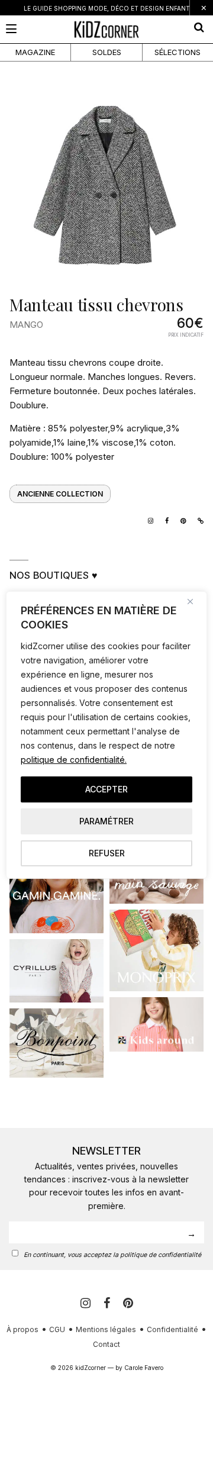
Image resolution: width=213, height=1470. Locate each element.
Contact (106, 1344)
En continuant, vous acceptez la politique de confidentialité (112, 1255)
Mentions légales (106, 1329)
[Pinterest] (128, 1303)
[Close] (195, 601)
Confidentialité (172, 1329)
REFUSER (107, 853)
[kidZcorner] (106, 29)
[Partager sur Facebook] (164, 519)
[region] (106, 735)
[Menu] (11, 28)
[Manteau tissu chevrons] (106, 186)
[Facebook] (109, 1303)
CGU (57, 1329)
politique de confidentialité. (74, 760)
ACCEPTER (106, 789)
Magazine (35, 52)
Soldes (106, 52)
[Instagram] (147, 519)
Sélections (177, 52)
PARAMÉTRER (106, 821)
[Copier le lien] (198, 519)
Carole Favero (143, 1367)
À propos (22, 1329)
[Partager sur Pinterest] (180, 519)
